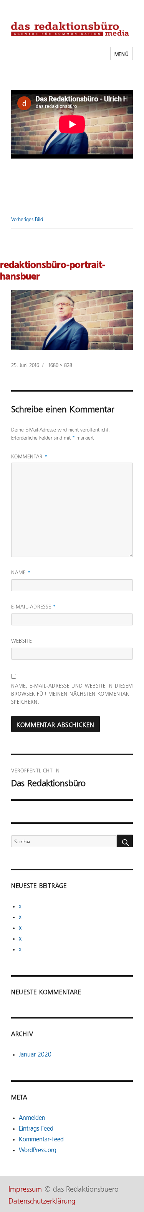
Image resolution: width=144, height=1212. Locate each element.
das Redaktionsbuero (86, 1188)
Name (21, 571)
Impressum (25, 1188)
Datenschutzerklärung (42, 1200)
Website (21, 640)
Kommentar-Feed (41, 1138)
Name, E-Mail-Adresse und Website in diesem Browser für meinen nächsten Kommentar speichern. (72, 693)
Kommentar (29, 456)
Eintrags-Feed (36, 1127)
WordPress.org (37, 1149)
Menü (121, 53)
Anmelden (32, 1116)
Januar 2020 (35, 1053)
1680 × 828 (60, 364)
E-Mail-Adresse (33, 606)
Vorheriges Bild (27, 218)
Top (135, 1201)
